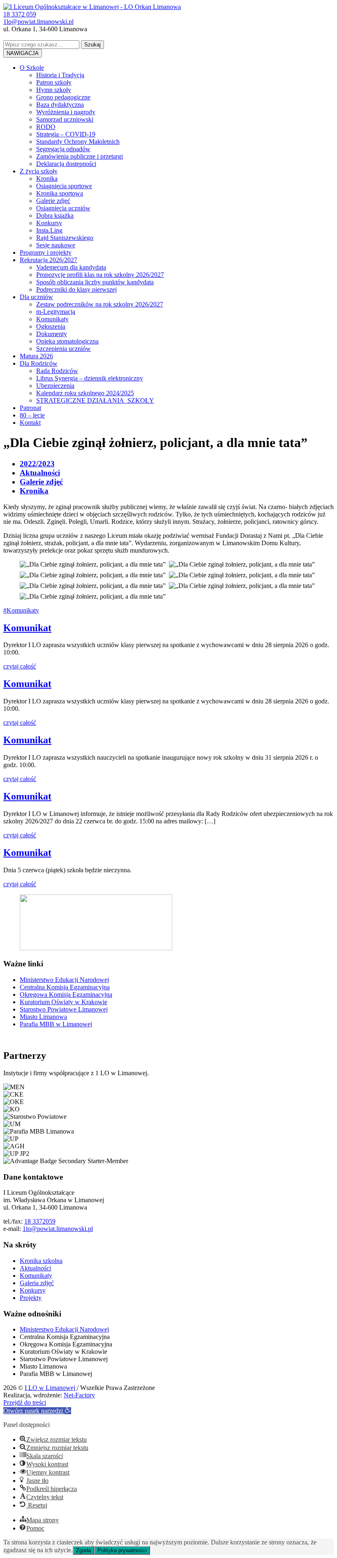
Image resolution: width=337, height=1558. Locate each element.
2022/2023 (37, 463)
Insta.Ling (49, 230)
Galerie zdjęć (53, 200)
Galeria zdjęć (37, 1282)
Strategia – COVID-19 (65, 134)
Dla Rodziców (39, 363)
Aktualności (40, 472)
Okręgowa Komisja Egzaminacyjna (66, 994)
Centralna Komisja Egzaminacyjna (65, 987)
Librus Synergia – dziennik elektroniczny (89, 378)
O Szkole (32, 67)
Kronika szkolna (41, 1260)
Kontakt (30, 422)
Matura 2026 (36, 356)
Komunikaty (52, 319)
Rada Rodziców (57, 370)
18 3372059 (39, 1221)
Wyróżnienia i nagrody (65, 111)
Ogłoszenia (50, 326)
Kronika (47, 178)
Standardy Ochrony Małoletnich (78, 141)
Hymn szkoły (53, 89)
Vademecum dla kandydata (71, 267)
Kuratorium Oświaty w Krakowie (63, 1001)
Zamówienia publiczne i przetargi (79, 156)
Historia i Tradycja (60, 74)
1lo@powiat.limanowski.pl (58, 1228)
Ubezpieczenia (55, 385)
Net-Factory (79, 1395)
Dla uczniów (36, 296)
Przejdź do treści (24, 1402)
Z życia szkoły (39, 171)
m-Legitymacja (55, 311)
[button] (37, 1410)
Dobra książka (55, 215)
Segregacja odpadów (63, 148)
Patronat (30, 407)
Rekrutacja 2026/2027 (48, 259)
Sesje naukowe (55, 245)
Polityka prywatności (122, 1550)
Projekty (31, 1297)
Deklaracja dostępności (66, 163)
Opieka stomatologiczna (67, 341)
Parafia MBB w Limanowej (56, 1024)
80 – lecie (32, 415)
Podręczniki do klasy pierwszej (76, 289)
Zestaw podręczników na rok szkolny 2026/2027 (99, 304)
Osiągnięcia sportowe (64, 185)
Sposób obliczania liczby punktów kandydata (95, 282)
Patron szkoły (54, 82)
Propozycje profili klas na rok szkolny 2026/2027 (100, 274)
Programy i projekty (46, 252)
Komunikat (27, 627)
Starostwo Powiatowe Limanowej (64, 1009)
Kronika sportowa (59, 193)
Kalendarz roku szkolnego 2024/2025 (85, 393)
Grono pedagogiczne (63, 97)
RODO (45, 126)
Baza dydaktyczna (60, 104)
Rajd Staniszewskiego (64, 237)
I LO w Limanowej (51, 1387)
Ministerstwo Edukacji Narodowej (64, 979)
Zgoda (83, 1550)
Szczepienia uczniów (63, 348)
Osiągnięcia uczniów (63, 208)
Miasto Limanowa (43, 1016)
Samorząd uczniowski (64, 119)
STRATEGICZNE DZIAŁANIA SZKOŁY (95, 400)
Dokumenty (51, 333)
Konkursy (49, 222)
